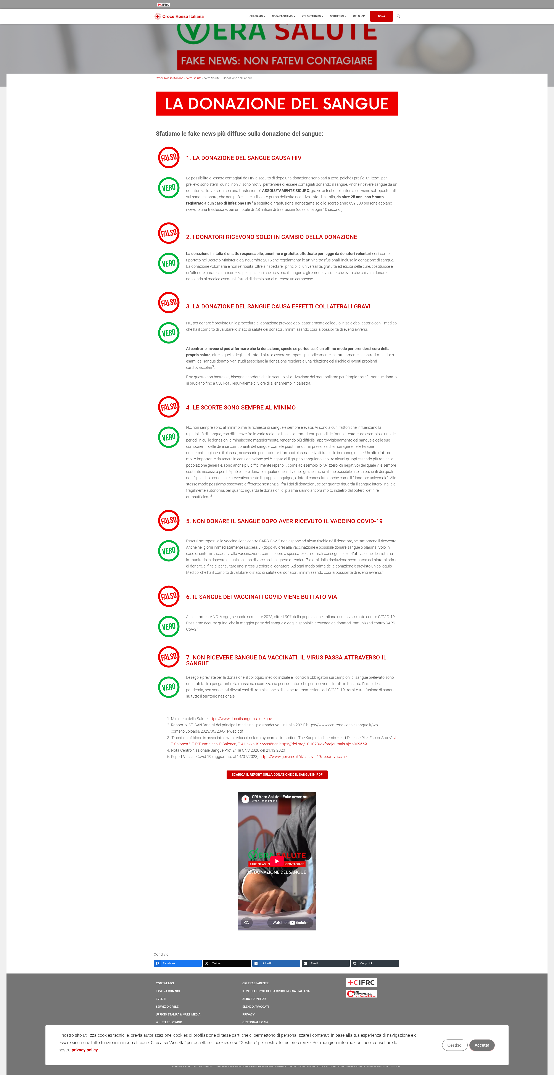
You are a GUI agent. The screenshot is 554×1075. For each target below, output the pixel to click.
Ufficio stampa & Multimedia (178, 1014)
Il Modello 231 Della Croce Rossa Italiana (276, 991)
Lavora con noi (168, 991)
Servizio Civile (167, 1006)
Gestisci (454, 1045)
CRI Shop (359, 16)
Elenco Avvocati (255, 1006)
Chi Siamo (256, 16)
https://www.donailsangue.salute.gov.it (241, 718)
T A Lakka (246, 744)
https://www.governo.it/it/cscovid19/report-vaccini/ (303, 756)
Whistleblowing (169, 1022)
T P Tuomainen (205, 744)
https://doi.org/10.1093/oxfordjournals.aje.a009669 (323, 744)
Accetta (482, 1045)
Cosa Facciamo (282, 16)
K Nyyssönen (267, 744)
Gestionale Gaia (255, 1022)
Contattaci (165, 983)
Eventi (161, 999)
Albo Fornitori (254, 999)
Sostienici (337, 16)
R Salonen (227, 744)
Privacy (248, 1014)
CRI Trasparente (255, 983)
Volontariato (311, 16)
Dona (381, 16)
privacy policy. (85, 1049)
